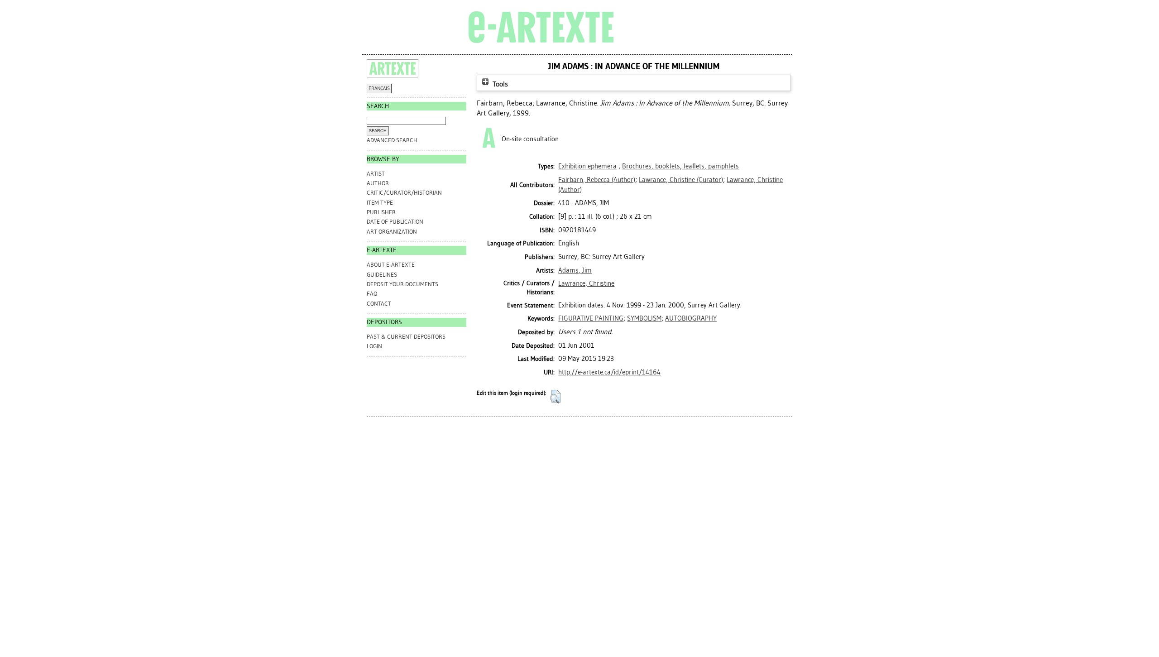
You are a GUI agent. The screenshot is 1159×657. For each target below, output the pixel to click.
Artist (376, 173)
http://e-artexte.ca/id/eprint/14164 (609, 372)
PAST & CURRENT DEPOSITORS (406, 336)
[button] (555, 397)
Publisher (381, 212)
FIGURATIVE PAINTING (590, 318)
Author (378, 183)
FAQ (372, 293)
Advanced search (392, 140)
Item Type (380, 202)
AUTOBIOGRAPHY (691, 318)
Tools (499, 84)
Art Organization (392, 231)
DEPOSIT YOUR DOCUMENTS (402, 284)
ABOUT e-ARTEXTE (391, 264)
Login (374, 346)
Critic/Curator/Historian (404, 192)
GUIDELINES (382, 274)
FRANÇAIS (379, 88)
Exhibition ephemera (587, 166)
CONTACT (379, 303)
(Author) (596, 180)
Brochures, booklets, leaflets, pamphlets (680, 166)
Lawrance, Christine (586, 283)
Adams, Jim (575, 270)
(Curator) (681, 180)
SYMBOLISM (644, 318)
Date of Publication (395, 221)
